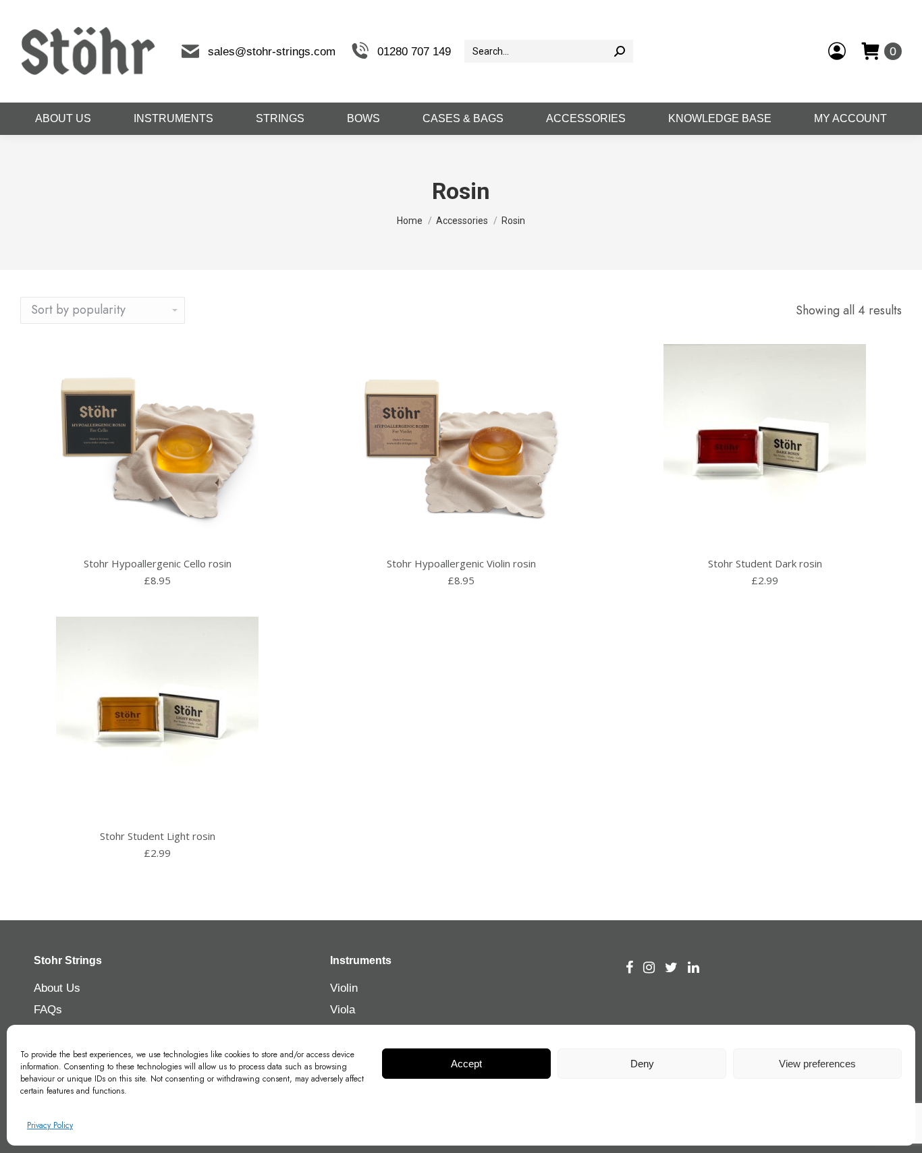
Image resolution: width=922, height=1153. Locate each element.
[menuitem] (62, 118)
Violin (344, 988)
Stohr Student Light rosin (157, 836)
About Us (57, 988)
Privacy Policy (50, 1125)
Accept (466, 1063)
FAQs (48, 1009)
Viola (342, 1009)
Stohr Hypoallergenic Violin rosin (461, 563)
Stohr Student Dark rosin (765, 563)
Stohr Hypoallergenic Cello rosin (158, 563)
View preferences (817, 1063)
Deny (642, 1063)
